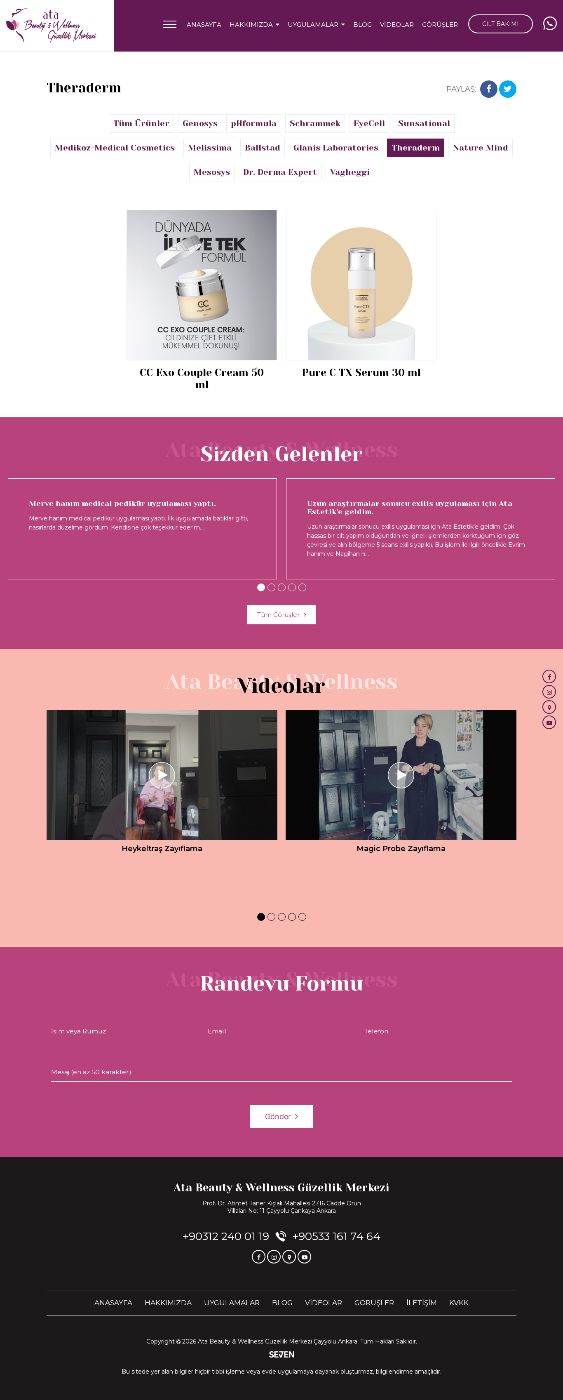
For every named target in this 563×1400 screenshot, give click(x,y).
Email (217, 1031)
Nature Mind (480, 148)
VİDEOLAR (397, 24)
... (203, 527)
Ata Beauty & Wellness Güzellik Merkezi (281, 1187)
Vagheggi (350, 172)
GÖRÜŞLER (440, 24)
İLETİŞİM (421, 1303)
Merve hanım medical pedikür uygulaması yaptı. (122, 503)
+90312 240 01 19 (226, 1236)
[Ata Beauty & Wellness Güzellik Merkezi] (51, 25)
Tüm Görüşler (278, 615)
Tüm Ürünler (141, 123)
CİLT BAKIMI (500, 24)
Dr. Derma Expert (280, 172)
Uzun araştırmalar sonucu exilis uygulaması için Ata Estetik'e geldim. (409, 507)
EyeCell (369, 123)
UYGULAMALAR (232, 1303)
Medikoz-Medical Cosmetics (115, 148)
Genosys (200, 123)
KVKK (459, 1303)
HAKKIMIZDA (168, 1303)
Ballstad (262, 148)
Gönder (278, 1116)
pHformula (254, 123)
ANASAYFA (204, 24)
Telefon (376, 1031)
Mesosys (212, 172)
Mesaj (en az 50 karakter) (91, 1072)
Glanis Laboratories (335, 148)
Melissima (210, 148)
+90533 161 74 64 (336, 1236)
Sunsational (424, 123)
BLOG (362, 24)
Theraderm (416, 148)
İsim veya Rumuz (78, 1031)
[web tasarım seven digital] (281, 1355)
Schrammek (315, 123)
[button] (261, 587)
